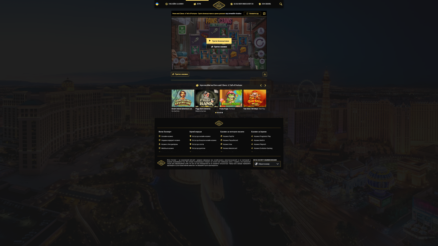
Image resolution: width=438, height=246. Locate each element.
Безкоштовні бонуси (243, 4)
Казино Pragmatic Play (262, 136)
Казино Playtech (260, 144)
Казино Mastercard (230, 148)
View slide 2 (218, 113)
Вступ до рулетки (198, 148)
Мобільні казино (167, 148)
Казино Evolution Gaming (263, 148)
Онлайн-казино (176, 4)
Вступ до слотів (198, 144)
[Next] (265, 85)
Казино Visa (227, 144)
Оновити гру (254, 13)
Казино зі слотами (261, 152)
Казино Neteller (228, 152)
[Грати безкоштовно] (183, 98)
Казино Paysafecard (230, 140)
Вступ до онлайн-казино (201, 136)
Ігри (199, 4)
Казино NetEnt (259, 140)
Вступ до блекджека (199, 152)
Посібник (266, 4)
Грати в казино (220, 46)
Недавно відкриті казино (170, 140)
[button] (265, 74)
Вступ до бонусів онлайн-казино (204, 140)
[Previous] (261, 85)
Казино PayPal (228, 136)
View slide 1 (216, 113)
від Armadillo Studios (233, 13)
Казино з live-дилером (169, 144)
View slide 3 (220, 113)
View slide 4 (222, 113)
